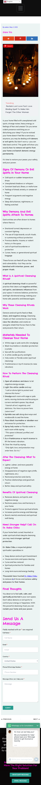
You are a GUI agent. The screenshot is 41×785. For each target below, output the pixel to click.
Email (5, 645)
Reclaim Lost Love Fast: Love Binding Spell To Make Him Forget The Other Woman (19, 109)
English (9, 1)
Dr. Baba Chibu (30, 576)
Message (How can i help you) (13, 679)
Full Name (6, 633)
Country (6, 656)
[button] (20, 8)
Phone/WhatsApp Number (12, 667)
